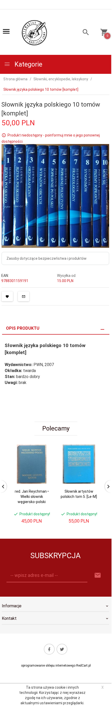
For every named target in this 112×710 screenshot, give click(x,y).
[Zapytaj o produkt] (23, 296)
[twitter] (62, 649)
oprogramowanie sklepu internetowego (48, 665)
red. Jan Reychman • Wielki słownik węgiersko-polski (32, 496)
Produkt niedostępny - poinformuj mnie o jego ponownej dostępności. (51, 138)
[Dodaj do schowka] (7, 296)
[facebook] (49, 649)
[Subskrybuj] (97, 575)
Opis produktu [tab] (22, 328)
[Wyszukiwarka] (83, 33)
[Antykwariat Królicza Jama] (34, 32)
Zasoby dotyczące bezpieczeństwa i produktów (46, 258)
